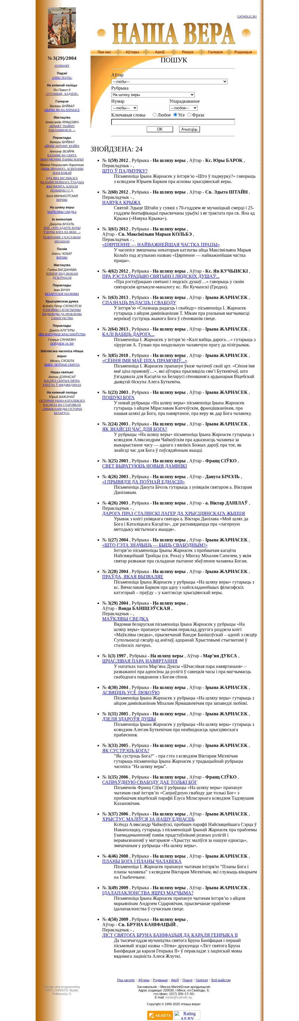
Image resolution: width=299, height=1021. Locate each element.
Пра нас (104, 52)
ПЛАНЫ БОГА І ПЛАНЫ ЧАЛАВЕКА (142, 861)
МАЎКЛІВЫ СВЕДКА (62, 211)
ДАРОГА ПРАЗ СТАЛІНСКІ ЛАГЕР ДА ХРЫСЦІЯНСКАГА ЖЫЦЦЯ (173, 513)
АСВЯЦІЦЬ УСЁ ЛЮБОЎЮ (130, 692)
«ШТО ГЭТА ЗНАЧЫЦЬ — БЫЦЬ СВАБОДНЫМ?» (155, 545)
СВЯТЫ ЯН (62, 110)
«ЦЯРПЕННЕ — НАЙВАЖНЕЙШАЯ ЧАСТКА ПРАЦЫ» (161, 244)
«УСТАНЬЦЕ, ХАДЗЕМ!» (62, 93)
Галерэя (215, 52)
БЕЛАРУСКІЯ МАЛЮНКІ (62, 293)
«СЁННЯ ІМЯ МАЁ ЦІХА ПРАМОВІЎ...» (144, 360)
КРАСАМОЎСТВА (62, 334)
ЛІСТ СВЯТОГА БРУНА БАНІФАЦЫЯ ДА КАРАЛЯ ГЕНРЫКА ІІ (170, 935)
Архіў (160, 52)
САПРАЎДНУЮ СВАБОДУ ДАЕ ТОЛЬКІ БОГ (149, 782)
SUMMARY (62, 65)
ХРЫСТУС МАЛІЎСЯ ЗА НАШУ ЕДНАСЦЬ (148, 819)
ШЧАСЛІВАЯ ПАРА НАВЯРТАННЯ (140, 661)
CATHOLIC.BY (247, 16)
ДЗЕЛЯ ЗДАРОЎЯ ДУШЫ (129, 718)
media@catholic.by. (179, 997)
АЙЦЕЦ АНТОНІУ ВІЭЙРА (61, 146)
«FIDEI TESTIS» (62, 77)
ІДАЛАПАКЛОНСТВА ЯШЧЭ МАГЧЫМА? (147, 892)
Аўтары (132, 52)
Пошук (187, 52)
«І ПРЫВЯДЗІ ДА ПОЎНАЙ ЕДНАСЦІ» (143, 481)
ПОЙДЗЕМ (62, 343)
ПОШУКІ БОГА (118, 397)
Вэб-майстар (221, 980)
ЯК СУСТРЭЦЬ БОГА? (125, 750)
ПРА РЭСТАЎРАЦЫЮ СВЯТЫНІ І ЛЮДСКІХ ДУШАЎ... (161, 276)
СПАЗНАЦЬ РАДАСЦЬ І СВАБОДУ (139, 302)
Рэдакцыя (243, 52)
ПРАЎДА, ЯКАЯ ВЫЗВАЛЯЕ (132, 576)
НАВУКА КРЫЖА (121, 202)
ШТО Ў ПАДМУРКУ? (124, 170)
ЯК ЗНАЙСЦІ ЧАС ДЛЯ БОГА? (134, 429)
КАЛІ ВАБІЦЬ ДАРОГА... (128, 334)
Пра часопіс (126, 980)
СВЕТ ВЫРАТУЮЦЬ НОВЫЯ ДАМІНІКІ (144, 466)
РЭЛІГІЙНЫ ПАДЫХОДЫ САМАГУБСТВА (62, 314)
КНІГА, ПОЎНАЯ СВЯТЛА (62, 364)
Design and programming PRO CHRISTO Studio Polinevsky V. (62, 990)
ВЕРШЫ (61, 199)
